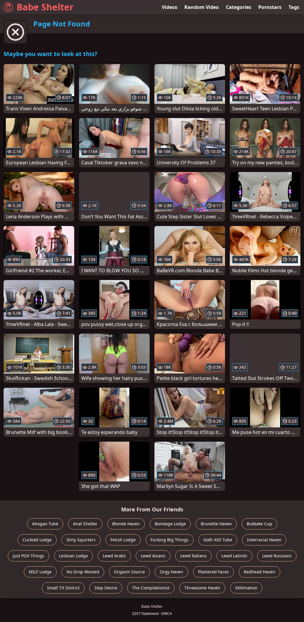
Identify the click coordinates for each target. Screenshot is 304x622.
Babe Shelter (45, 7)
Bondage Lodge (170, 523)
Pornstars (269, 7)
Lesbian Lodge (73, 556)
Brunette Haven (216, 523)
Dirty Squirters (81, 540)
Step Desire (105, 588)
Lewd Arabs (114, 556)
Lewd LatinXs (234, 556)
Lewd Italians (193, 556)
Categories (238, 7)
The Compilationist (151, 588)
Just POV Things (28, 556)
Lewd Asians (153, 556)
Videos (169, 7)
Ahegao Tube (45, 523)
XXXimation (246, 588)
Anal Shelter (85, 523)
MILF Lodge (40, 572)
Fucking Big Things (170, 540)
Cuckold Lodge (37, 540)
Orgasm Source (129, 572)
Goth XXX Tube (217, 540)
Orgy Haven (171, 572)
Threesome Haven (202, 588)
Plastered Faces (213, 572)
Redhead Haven (259, 572)
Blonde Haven (126, 523)
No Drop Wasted (82, 572)
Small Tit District (63, 588)
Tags (294, 7)
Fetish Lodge (123, 540)
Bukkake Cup (259, 523)
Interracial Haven (264, 540)
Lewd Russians (277, 556)
